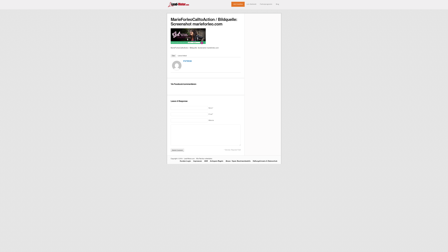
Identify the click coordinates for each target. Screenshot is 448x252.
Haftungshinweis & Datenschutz (265, 161)
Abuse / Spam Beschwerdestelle (238, 161)
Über (173, 56)
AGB (206, 161)
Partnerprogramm (266, 4)
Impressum (197, 161)
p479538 (187, 61)
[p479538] (176, 69)
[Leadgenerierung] (178, 7)
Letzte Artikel (182, 56)
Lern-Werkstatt (251, 4)
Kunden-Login (185, 161)
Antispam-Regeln (216, 161)
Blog (277, 4)
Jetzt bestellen (238, 4)
